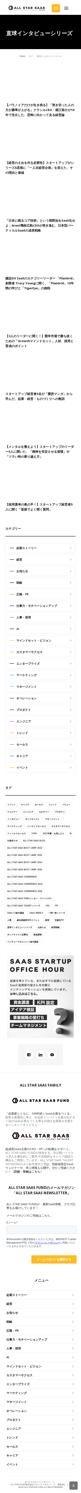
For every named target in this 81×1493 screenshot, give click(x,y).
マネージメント (52, 818)
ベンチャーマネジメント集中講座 (22, 941)
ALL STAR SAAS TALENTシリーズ (23, 905)
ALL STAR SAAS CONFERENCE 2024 (24, 883)
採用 (47, 920)
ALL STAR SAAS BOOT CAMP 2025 (24, 869)
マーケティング (14, 826)
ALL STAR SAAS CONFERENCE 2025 (24, 891)
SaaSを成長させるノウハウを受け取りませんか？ (56, 8)
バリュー (66, 804)
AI (71, 833)
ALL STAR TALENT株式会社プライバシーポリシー (31, 1484)
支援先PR (59, 920)
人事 (9, 920)
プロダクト (60, 811)
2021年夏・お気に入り (53, 833)
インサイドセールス (36, 826)
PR (56, 905)
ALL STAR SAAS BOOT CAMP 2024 (24, 862)
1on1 (34, 833)
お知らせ (42, 927)
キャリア (25, 804)
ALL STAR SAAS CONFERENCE (22, 876)
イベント (11, 804)
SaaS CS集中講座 (15, 912)
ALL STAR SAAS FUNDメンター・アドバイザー (29, 898)
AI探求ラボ (12, 840)
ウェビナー (12, 811)
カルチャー (44, 811)
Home (22, 56)
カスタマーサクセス (60, 826)
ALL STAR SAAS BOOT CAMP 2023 (24, 855)
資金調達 (37, 934)
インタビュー (13, 818)
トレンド (52, 804)
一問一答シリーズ (56, 912)
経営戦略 (55, 927)
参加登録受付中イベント (28, 920)
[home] (26, 8)
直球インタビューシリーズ (19, 927)
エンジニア (28, 811)
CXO (47, 905)
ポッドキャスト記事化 (17, 934)
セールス (39, 804)
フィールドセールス (16, 833)
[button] (66, 8)
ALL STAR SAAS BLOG (34, 840)
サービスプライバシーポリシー (38, 1482)
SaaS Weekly (36, 912)
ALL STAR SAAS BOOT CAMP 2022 (24, 847)
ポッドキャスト (32, 818)
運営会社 (61, 1484)
